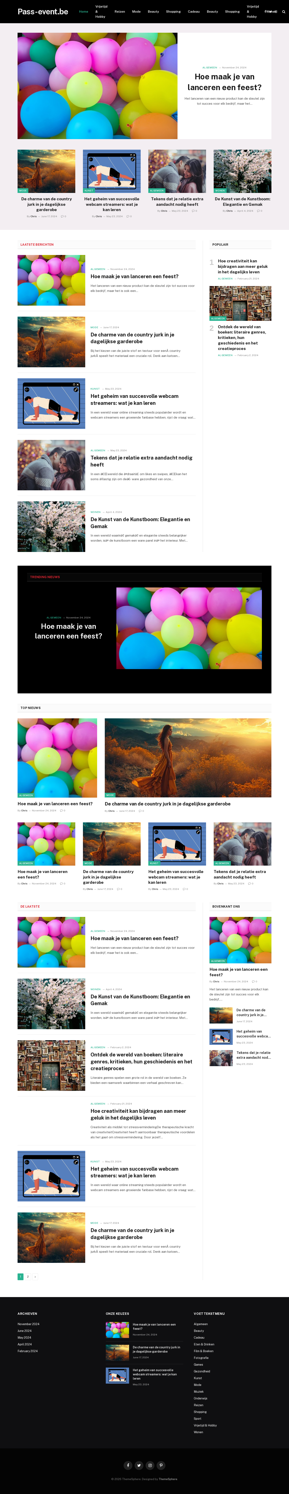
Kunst (89, 190)
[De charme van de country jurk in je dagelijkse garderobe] (46, 171)
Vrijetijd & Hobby (101, 11)
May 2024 (24, 1337)
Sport (197, 1418)
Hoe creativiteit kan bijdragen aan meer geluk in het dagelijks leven (243, 266)
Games (198, 1364)
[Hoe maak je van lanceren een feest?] (98, 86)
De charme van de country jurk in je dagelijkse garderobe (46, 204)
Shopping (173, 11)
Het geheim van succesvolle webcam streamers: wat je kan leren (111, 204)
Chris (33, 216)
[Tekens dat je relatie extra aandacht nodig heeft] (177, 171)
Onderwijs (200, 1398)
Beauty (153, 11)
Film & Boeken (203, 1351)
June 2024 (25, 1331)
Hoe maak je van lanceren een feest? (224, 82)
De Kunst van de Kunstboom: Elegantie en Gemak (242, 202)
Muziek (199, 1391)
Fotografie (201, 1358)
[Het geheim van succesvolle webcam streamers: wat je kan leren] (112, 171)
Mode (136, 11)
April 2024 (25, 1344)
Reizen (120, 11)
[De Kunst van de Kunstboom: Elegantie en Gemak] (242, 171)
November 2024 (29, 1324)
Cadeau (194, 11)
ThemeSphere (168, 1479)
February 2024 (28, 1351)
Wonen (271, 11)
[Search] (283, 11)
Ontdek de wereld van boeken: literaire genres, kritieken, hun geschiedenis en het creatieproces (242, 337)
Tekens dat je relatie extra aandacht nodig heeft (177, 202)
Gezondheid (202, 1371)
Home (83, 11)
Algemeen (209, 67)
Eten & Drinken (204, 1344)
